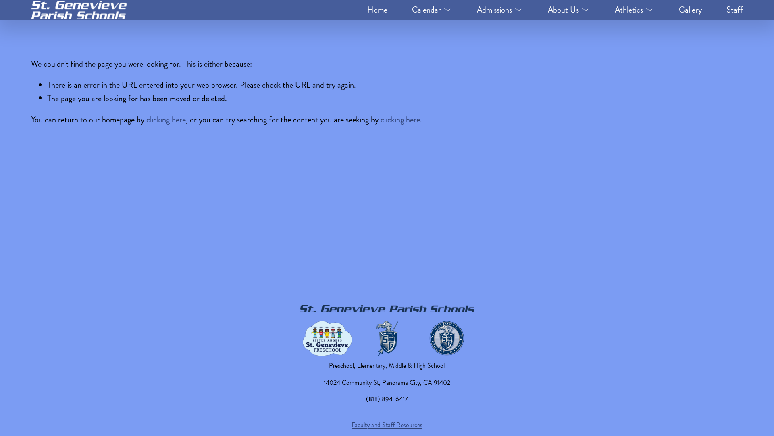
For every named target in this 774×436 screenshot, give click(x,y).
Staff (734, 10)
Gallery (690, 10)
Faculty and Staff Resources (387, 425)
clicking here (166, 120)
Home (377, 10)
